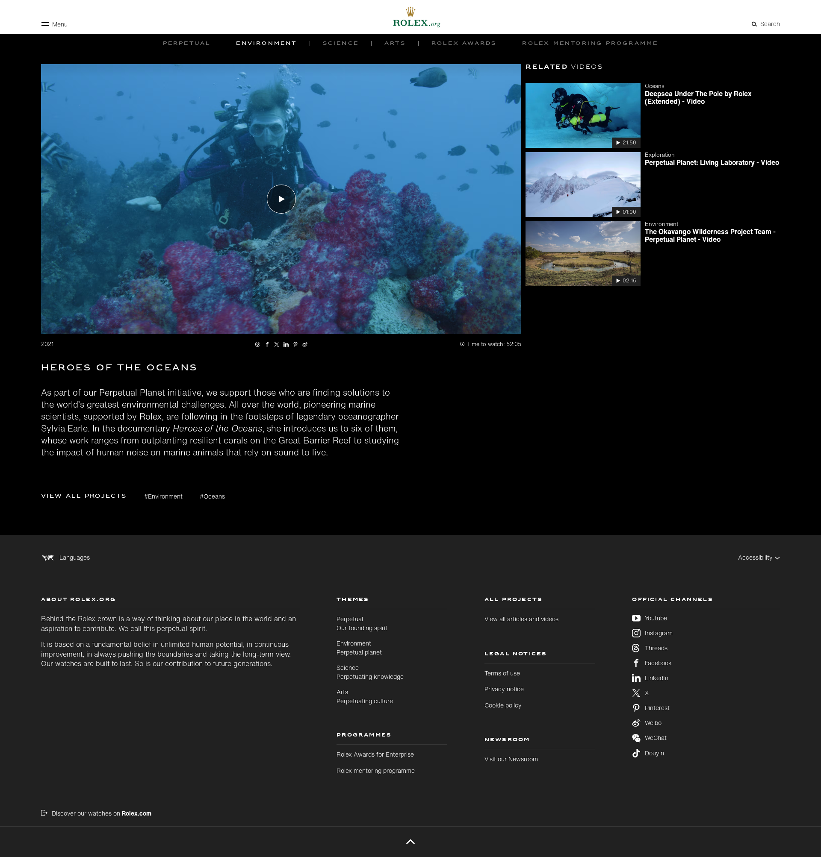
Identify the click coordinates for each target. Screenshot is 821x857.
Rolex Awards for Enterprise (375, 754)
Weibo (653, 723)
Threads (656, 648)
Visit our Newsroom (511, 758)
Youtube (656, 618)
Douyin (654, 753)
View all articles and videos (521, 618)
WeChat (656, 738)
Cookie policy (503, 705)
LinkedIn (656, 678)
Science (370, 672)
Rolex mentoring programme (376, 770)
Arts (365, 696)
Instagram (659, 633)
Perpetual (362, 623)
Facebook (658, 663)
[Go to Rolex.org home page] (410, 17)
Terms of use (502, 673)
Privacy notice (504, 688)
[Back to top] (410, 841)
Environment (359, 647)
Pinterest (657, 708)
